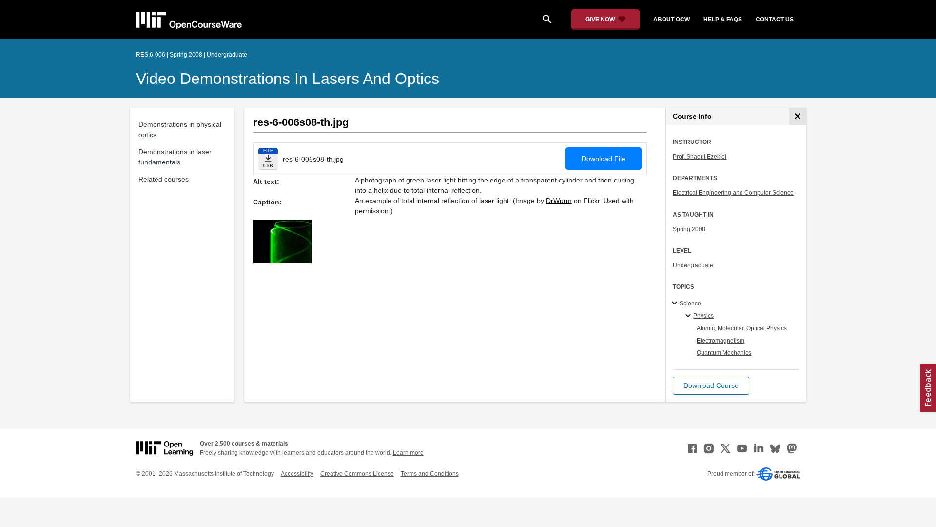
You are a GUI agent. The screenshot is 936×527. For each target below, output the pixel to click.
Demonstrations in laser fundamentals (175, 157)
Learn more (408, 452)
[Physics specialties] (689, 316)
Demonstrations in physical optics (179, 130)
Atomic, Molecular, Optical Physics (742, 328)
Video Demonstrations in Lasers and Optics (287, 78)
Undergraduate (693, 265)
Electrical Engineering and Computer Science (733, 192)
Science (690, 303)
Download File (603, 158)
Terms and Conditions (430, 473)
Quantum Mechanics (724, 352)
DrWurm (559, 200)
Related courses (163, 179)
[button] (711, 386)
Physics (703, 315)
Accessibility (297, 473)
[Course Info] (797, 116)
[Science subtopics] (675, 303)
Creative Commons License (357, 473)
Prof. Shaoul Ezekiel (699, 156)
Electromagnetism (720, 340)
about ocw (671, 19)
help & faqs (722, 19)
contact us (775, 19)
